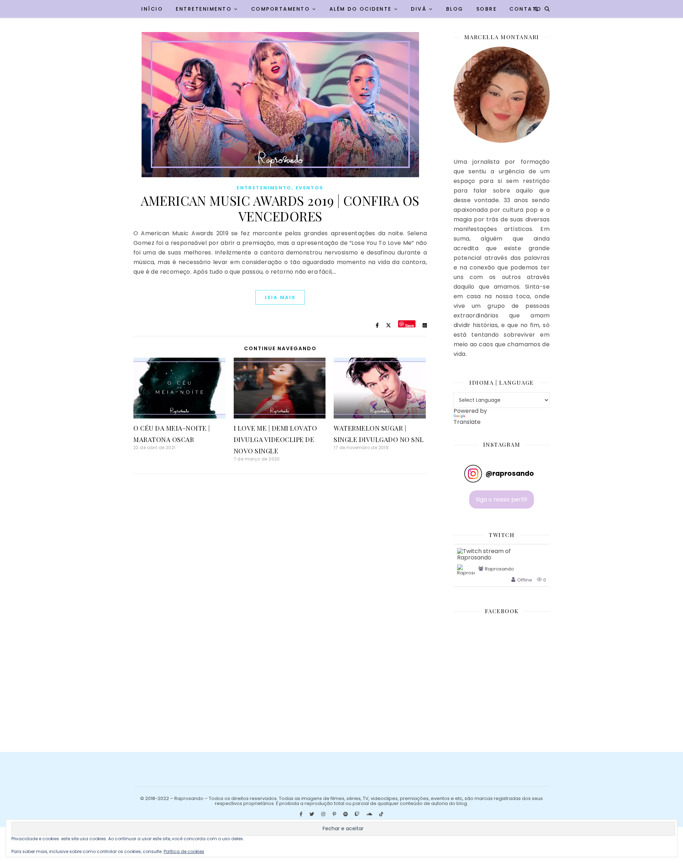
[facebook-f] (301, 814)
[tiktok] (381, 814)
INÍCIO (152, 8)
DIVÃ (419, 8)
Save (409, 325)
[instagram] (323, 814)
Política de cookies (184, 851)
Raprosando (499, 569)
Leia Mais (280, 297)
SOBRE (486, 8)
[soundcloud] (369, 814)
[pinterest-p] (335, 814)
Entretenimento (264, 187)
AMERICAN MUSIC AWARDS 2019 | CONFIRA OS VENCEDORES (280, 208)
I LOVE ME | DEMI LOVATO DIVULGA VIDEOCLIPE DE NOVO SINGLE (275, 439)
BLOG (455, 8)
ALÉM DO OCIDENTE (360, 8)
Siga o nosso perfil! (502, 499)
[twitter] (312, 814)
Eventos (310, 187)
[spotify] (346, 814)
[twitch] (357, 814)
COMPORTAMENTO (280, 8)
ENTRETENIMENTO (204, 8)
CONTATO (525, 8)
